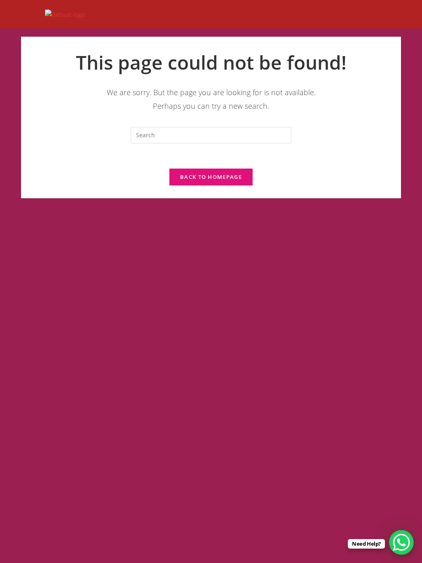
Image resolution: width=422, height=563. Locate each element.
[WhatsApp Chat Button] (401, 542)
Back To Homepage (211, 177)
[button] (413, 14)
